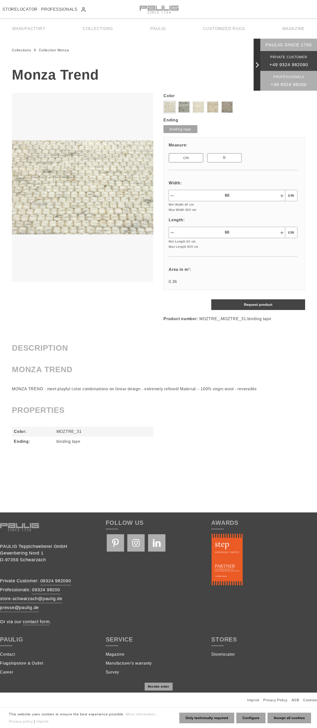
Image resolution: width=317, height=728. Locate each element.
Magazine (115, 654)
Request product (258, 305)
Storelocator (20, 9)
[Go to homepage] (158, 9)
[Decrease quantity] (172, 195)
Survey (112, 672)
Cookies (310, 700)
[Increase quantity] (282, 195)
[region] (82, 187)
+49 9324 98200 (289, 84)
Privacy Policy (275, 700)
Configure (250, 718)
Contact (7, 654)
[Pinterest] (115, 543)
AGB (295, 700)
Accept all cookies (289, 718)
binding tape (180, 129)
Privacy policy (21, 721)
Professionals (59, 9)
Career (6, 672)
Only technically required (206, 718)
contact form (36, 621)
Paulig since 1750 (288, 44)
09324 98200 (46, 589)
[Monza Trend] (82, 187)
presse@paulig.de (19, 607)
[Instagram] (136, 543)
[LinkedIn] (156, 543)
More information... (142, 714)
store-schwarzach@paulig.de (31, 598)
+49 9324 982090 (288, 64)
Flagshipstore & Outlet (21, 663)
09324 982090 (55, 580)
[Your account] (83, 9)
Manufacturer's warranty (129, 663)
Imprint (253, 700)
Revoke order (158, 686)
